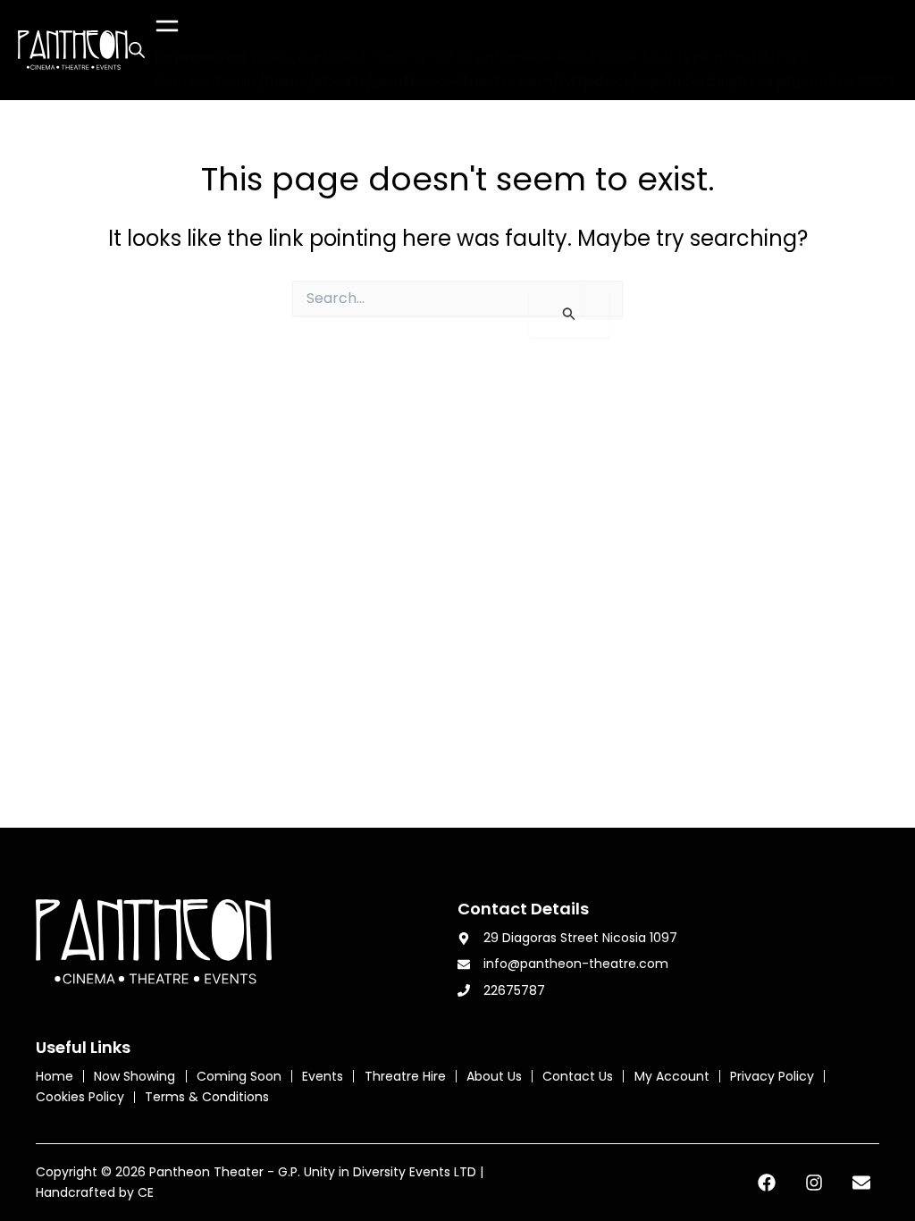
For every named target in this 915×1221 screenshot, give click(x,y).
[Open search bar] (137, 50)
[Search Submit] (569, 314)
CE (146, 1192)
